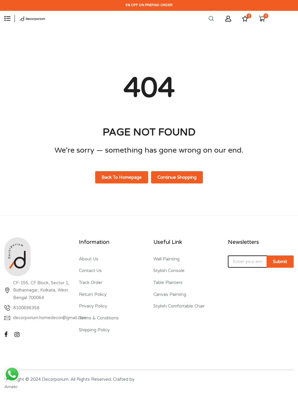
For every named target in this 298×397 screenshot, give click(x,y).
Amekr (11, 386)
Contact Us (90, 270)
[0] (245, 20)
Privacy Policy (93, 306)
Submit (280, 261)
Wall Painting (166, 259)
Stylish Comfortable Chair (179, 306)
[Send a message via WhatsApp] (12, 374)
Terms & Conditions (99, 318)
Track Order (90, 282)
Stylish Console (169, 270)
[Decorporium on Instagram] (17, 334)
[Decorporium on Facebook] (6, 334)
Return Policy (93, 294)
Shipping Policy (94, 329)
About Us (88, 259)
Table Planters (167, 282)
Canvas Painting (169, 294)
